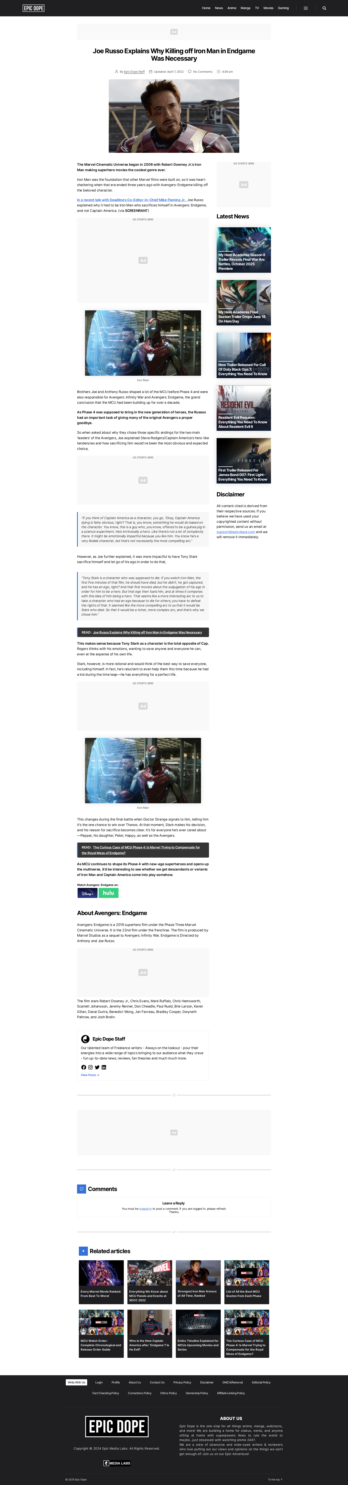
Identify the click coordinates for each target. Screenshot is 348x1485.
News (219, 8)
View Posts (90, 1075)
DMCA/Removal (233, 1382)
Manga (245, 8)
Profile (116, 1382)
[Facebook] (84, 1067)
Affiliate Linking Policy (231, 1393)
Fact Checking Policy (105, 1393)
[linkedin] (104, 1067)
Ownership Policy (197, 1393)
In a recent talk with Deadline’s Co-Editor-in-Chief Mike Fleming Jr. (131, 200)
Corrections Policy (139, 1393)
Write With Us (76, 1382)
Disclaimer (206, 1382)
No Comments (203, 71)
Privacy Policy (182, 1382)
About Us (135, 1382)
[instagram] (90, 1067)
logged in (145, 1208)
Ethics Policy (168, 1393)
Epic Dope (81, 1479)
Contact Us (157, 1382)
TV (257, 8)
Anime (231, 8)
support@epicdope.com (236, 532)
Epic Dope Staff (134, 71)
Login (99, 1382)
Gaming (283, 8)
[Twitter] (97, 1067)
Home (206, 8)
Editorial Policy (261, 1382)
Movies (269, 8)
